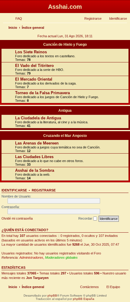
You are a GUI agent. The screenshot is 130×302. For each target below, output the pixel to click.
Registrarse (44, 190)
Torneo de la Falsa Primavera (42, 93)
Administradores (31, 257)
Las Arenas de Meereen (37, 143)
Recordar (85, 218)
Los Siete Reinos (31, 52)
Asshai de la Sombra (34, 170)
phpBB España (83, 298)
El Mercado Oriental (33, 79)
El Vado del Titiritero (34, 65)
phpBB (52, 295)
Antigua (65, 110)
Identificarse (14, 190)
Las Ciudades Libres (34, 156)
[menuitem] (16, 18)
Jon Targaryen (37, 278)
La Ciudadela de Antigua (38, 118)
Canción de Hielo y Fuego (65, 44)
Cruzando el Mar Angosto (65, 136)
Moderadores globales (61, 257)
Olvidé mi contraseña (17, 218)
